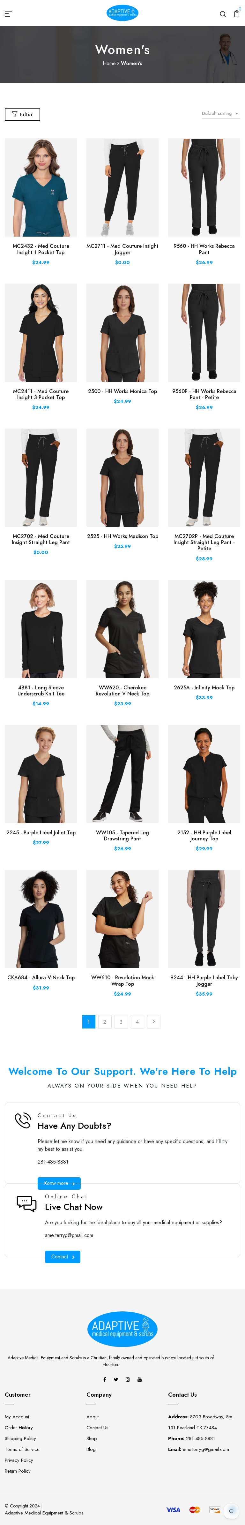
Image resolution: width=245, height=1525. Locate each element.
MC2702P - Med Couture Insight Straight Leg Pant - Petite (204, 542)
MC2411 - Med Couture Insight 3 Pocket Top (41, 394)
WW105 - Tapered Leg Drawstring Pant (122, 835)
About (92, 1416)
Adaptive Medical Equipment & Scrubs (44, 1512)
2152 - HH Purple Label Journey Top (204, 835)
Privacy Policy (19, 1460)
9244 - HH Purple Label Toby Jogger (204, 980)
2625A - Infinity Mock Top (204, 687)
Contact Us (97, 1427)
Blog (91, 1449)
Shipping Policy (20, 1438)
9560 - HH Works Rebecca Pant (204, 249)
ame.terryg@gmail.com (69, 1235)
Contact (59, 1256)
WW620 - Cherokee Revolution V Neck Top (122, 690)
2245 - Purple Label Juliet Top (41, 832)
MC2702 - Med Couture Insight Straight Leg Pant (41, 539)
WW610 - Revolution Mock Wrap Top (122, 980)
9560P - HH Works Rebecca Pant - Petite (204, 394)
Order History (19, 1427)
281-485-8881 (53, 1161)
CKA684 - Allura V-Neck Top (41, 977)
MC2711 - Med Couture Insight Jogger (122, 249)
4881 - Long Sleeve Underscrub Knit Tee (41, 690)
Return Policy (18, 1471)
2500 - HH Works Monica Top (122, 391)
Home (110, 63)
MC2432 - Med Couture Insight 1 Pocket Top (41, 249)
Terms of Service (22, 1449)
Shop (91, 1438)
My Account (17, 1416)
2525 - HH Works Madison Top (122, 536)
